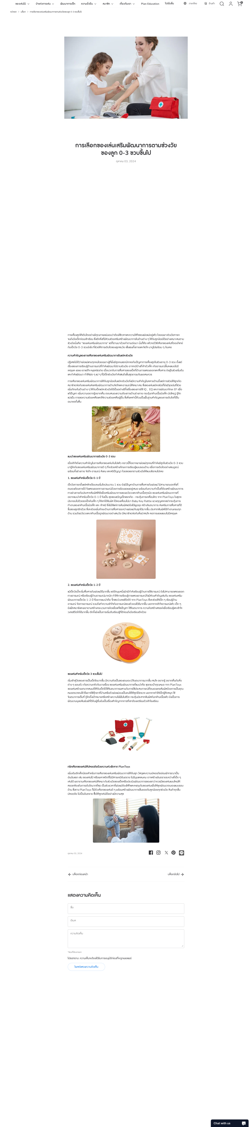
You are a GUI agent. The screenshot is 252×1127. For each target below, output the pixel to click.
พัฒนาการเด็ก (67, 3)
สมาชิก (107, 3)
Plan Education (150, 3)
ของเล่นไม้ (21, 3)
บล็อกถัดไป (174, 874)
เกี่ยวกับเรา (126, 3)
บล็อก (23, 11)
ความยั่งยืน (87, 3)
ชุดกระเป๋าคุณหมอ (155, 685)
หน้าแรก (13, 11)
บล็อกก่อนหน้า (80, 874)
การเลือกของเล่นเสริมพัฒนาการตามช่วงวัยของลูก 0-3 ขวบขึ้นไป (56, 11)
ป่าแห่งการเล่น (43, 3)
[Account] (230, 3)
